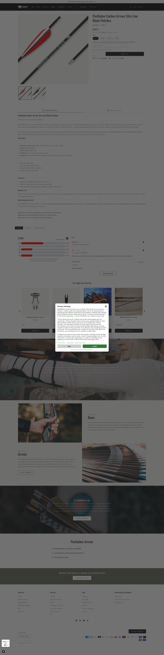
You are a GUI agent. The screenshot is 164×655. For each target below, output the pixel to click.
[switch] (5, 645)
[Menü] (9, 641)
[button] (3, 652)
